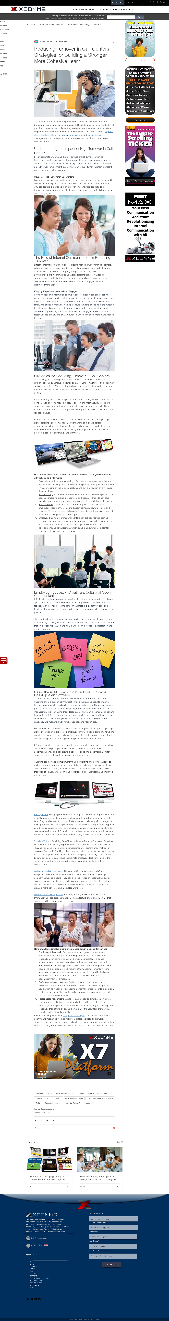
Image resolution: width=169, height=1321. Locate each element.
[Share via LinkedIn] (47, 1120)
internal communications (97, 1093)
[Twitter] (32, 1299)
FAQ (31, 1271)
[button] (141, 3)
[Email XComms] (28, 1238)
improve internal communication (48, 1098)
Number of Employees (98, 1222)
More (96, 24)
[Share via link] (53, 1120)
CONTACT (33, 1267)
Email (109, 14)
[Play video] (74, 1056)
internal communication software (100, 1098)
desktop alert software (74, 1098)
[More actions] (113, 41)
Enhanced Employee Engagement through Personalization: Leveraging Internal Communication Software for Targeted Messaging (98, 1178)
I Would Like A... (95, 1214)
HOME (32, 1262)
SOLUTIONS (34, 1264)
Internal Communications (51, 24)
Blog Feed (29, 1290)
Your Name (93, 1241)
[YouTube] (39, 1299)
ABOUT (32, 1269)
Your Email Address (97, 1251)
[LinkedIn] (35, 1299)
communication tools (44, 1093)
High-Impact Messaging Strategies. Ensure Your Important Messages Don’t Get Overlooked (49, 1178)
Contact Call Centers (42, 1112)
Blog (31, 1287)
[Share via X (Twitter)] (41, 1120)
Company (93, 1231)
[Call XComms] (28, 1246)
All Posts (31, 24)
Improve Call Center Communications (77, 1103)
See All (120, 1142)
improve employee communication (70, 1093)
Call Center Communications (47, 1103)
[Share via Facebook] (35, 1120)
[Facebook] (28, 1299)
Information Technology (78, 24)
